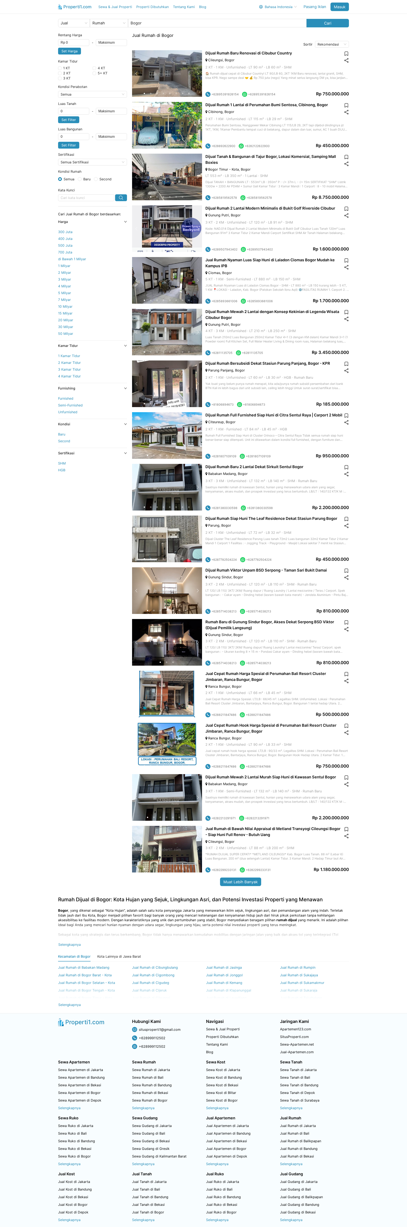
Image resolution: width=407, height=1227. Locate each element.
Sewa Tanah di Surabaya (299, 1100)
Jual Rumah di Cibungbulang (155, 967)
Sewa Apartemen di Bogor (79, 1093)
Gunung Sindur (219, 577)
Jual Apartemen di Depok (226, 1156)
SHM (62, 463)
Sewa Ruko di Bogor (74, 1156)
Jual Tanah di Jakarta (149, 1182)
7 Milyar (64, 300)
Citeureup (216, 422)
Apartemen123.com (295, 1029)
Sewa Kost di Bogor (222, 1100)
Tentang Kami (184, 7)
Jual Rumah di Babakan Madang (83, 967)
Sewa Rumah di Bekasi (150, 1093)
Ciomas (214, 273)
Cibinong (215, 112)
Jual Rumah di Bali (294, 1133)
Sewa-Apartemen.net (297, 1044)
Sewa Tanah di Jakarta (298, 1070)
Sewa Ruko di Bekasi (74, 1148)
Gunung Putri (218, 215)
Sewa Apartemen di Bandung (81, 1077)
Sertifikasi (66, 154)
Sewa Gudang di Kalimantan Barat (159, 1156)
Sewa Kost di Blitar (221, 1093)
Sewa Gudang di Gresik (151, 1148)
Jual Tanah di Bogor (148, 1212)
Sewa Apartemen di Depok (79, 1100)
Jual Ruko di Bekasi (221, 1204)
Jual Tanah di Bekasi (148, 1204)
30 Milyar (65, 327)
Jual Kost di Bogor (73, 1204)
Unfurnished (67, 412)
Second (64, 441)
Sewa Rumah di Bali (147, 1077)
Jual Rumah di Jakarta (298, 1126)
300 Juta (65, 232)
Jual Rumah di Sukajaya (299, 975)
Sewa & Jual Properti (115, 7)
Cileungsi (215, 60)
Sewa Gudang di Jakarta (152, 1126)
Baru (61, 434)
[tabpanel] (203, 986)
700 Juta (65, 252)
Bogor (229, 60)
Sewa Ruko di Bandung (76, 1141)
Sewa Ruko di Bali (72, 1133)
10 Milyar (65, 306)
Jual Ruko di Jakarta (222, 1182)
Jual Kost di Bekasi (73, 1197)
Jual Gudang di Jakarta (299, 1182)
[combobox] (74, 42)
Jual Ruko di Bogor (221, 1212)
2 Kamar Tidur (69, 362)
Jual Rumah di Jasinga (224, 967)
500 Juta (65, 245)
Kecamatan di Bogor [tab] (74, 956)
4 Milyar (64, 286)
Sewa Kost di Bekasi (222, 1085)
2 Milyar (64, 272)
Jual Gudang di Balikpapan (301, 1197)
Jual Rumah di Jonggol (224, 975)
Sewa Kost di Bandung (224, 1077)
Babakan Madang (222, 474)
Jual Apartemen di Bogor (226, 1148)
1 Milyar (64, 266)
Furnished (65, 398)
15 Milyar (65, 313)
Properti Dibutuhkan (152, 7)
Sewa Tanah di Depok (297, 1093)
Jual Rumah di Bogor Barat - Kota (85, 975)
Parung (213, 525)
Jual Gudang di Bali (295, 1189)
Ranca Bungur (219, 686)
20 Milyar (65, 320)
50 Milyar (65, 333)
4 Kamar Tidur (69, 376)
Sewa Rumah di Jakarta (151, 1070)
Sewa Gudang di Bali (148, 1133)
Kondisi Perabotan (72, 87)
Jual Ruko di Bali (219, 1189)
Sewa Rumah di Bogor (149, 1100)
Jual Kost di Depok (73, 1212)
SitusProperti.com (294, 1037)
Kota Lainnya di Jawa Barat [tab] (119, 956)
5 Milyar (64, 293)
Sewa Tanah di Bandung (299, 1085)
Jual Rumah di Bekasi (297, 1156)
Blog (202, 7)
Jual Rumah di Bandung (299, 1148)
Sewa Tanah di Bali (295, 1077)
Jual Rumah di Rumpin (297, 967)
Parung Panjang (220, 370)
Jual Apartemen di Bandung (228, 1133)
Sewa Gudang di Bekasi (151, 1141)
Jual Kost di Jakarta (74, 1182)
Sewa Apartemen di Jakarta (80, 1070)
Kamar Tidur (68, 61)
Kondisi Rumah (69, 171)
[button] (92, 222)
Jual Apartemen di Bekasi (226, 1141)
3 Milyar (64, 279)
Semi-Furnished (70, 405)
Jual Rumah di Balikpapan (300, 1141)
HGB (61, 470)
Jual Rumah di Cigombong (153, 975)
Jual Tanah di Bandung (150, 1197)
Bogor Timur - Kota (223, 169)
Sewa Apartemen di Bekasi (79, 1085)
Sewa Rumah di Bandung (152, 1085)
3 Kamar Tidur (69, 369)
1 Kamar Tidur (69, 356)
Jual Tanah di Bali (146, 1189)
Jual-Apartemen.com (297, 1052)
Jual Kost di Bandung (75, 1189)
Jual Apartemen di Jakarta (227, 1126)
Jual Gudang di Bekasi (298, 1212)
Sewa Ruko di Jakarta (75, 1126)
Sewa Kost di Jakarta (223, 1070)
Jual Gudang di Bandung (299, 1204)
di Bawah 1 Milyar (72, 259)
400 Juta (65, 238)
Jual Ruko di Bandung (223, 1197)
